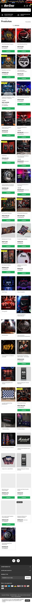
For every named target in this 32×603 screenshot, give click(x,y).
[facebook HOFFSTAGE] (18, 560)
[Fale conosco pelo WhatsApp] (27, 6)
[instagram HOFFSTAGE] (13, 560)
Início (2, 18)
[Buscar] (29, 10)
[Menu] (2, 5)
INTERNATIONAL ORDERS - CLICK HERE (16, 1)
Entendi (27, 600)
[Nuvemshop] (16, 596)
